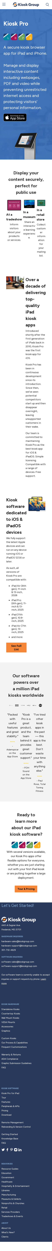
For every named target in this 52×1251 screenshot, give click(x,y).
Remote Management (12, 1122)
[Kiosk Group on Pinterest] (11, 1150)
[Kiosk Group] (26, 4)
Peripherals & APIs (10, 1106)
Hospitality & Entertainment (15, 1186)
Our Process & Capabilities (14, 1042)
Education (6, 1173)
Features (5, 1102)
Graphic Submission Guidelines (16, 1063)
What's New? (8, 1232)
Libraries (5, 1190)
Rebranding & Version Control (16, 1127)
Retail (4, 1207)
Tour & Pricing (26, 888)
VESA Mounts (8, 1022)
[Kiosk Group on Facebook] (7, 1150)
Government (7, 1177)
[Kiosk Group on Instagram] (15, 1150)
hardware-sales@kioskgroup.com (17, 941)
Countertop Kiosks (10, 1013)
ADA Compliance (9, 1059)
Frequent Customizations (14, 1047)
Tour (3, 1097)
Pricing (4, 1110)
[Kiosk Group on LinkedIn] (20, 1150)
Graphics (5, 1031)
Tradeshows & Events (12, 1216)
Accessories (7, 1026)
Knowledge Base (9, 1138)
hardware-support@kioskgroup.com (19, 945)
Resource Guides (9, 1169)
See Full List (16, 647)
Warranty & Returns (11, 1054)
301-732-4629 (8, 950)
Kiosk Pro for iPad (10, 1093)
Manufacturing (8, 1194)
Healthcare (6, 1182)
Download (6, 1115)
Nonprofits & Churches (12, 1203)
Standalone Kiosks (10, 1009)
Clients (4, 1236)
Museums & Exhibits (11, 1199)
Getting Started (9, 1134)
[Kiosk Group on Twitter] (3, 1150)
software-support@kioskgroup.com (19, 966)
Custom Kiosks (8, 1038)
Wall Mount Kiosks (10, 1018)
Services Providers (10, 1212)
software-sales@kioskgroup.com (17, 962)
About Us (6, 1228)
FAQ (3, 1067)
